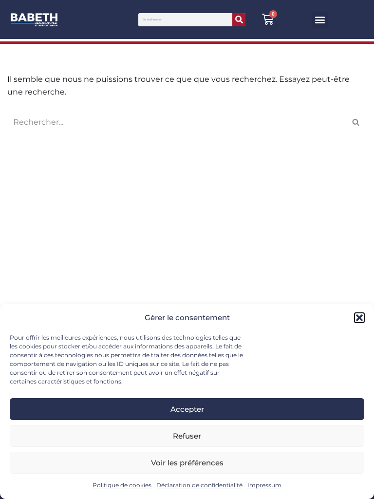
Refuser (187, 436)
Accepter (187, 409)
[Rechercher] (238, 19)
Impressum (264, 485)
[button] (359, 318)
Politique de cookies (122, 485)
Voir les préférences (187, 462)
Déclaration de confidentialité (199, 485)
